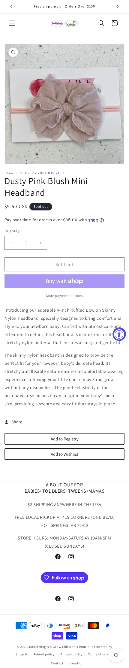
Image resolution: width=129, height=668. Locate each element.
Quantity (12, 231)
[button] (12, 23)
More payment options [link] (64, 295)
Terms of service (100, 654)
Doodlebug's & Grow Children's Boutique (61, 647)
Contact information (67, 663)
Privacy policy (71, 654)
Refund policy (44, 654)
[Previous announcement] (11, 6)
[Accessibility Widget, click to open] (119, 334)
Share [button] (16, 422)
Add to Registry (65, 439)
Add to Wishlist (64, 454)
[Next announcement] (117, 6)
